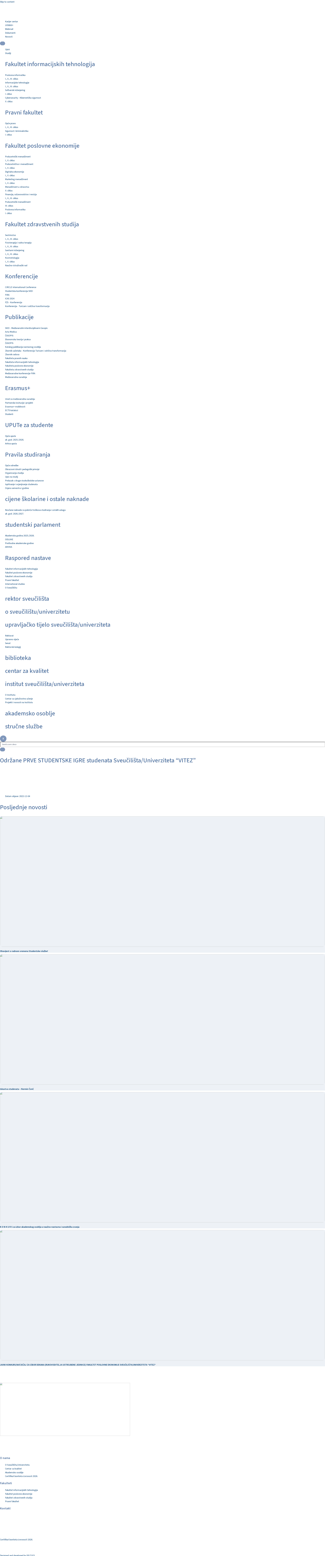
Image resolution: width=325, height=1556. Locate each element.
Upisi (7, 49)
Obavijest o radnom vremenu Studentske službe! (24, 951)
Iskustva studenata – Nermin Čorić (17, 1088)
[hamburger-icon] (2, 43)
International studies (15, 584)
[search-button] (2, 749)
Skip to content (7, 1)
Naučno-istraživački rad (16, 265)
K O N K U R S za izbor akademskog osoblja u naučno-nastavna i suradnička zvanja (39, 1226)
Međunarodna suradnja (16, 377)
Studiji (8, 53)
